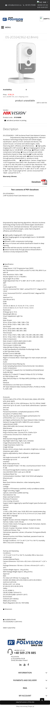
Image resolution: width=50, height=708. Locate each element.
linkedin (20, 665)
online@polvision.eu (14, 5)
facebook (28, 665)
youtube (24, 665)
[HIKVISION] (15, 113)
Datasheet (36, 182)
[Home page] (13, 19)
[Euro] (45, 2)
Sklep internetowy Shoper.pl (25, 706)
